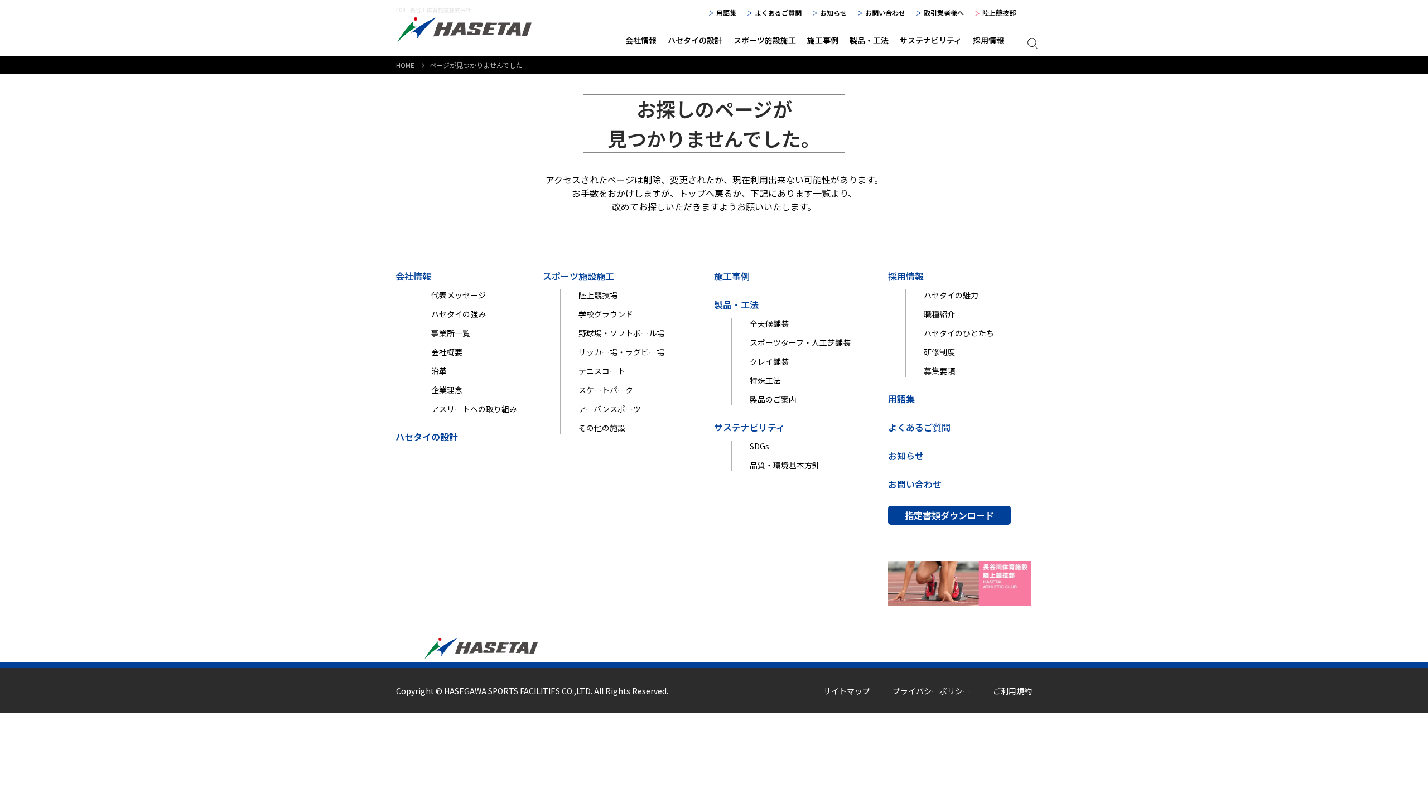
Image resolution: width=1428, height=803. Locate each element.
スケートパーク (605, 389)
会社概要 (446, 351)
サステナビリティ (931, 40)
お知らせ (833, 12)
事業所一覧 (450, 332)
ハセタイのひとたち (959, 332)
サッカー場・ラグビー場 (621, 351)
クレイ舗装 (769, 361)
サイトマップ (846, 690)
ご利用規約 (1012, 690)
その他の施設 (601, 427)
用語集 (726, 12)
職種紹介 (939, 314)
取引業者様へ (944, 12)
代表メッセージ (458, 295)
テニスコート (601, 370)
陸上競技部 (999, 12)
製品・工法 (869, 40)
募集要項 (939, 370)
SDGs (759, 446)
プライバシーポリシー (932, 690)
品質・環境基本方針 (785, 465)
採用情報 (988, 40)
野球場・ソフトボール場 (621, 332)
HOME (405, 65)
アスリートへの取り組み (474, 408)
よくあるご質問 (778, 12)
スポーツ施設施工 (765, 40)
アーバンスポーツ (609, 408)
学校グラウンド (605, 314)
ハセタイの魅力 (951, 295)
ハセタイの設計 (695, 40)
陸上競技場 (597, 295)
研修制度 (939, 351)
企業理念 (446, 389)
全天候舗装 (769, 323)
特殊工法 (765, 380)
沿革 (439, 370)
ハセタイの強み (458, 314)
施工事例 (822, 40)
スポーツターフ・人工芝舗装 (800, 342)
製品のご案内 (773, 399)
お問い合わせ (885, 12)
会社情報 (641, 40)
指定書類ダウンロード (949, 515)
